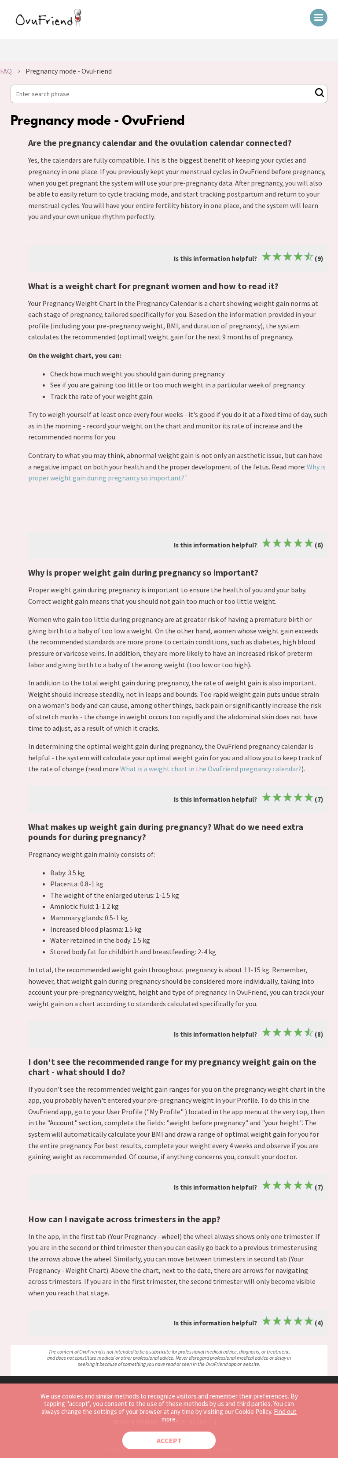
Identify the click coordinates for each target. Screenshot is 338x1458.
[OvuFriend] (48, 24)
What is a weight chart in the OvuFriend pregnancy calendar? (210, 768)
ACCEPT (169, 1440)
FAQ (6, 71)
